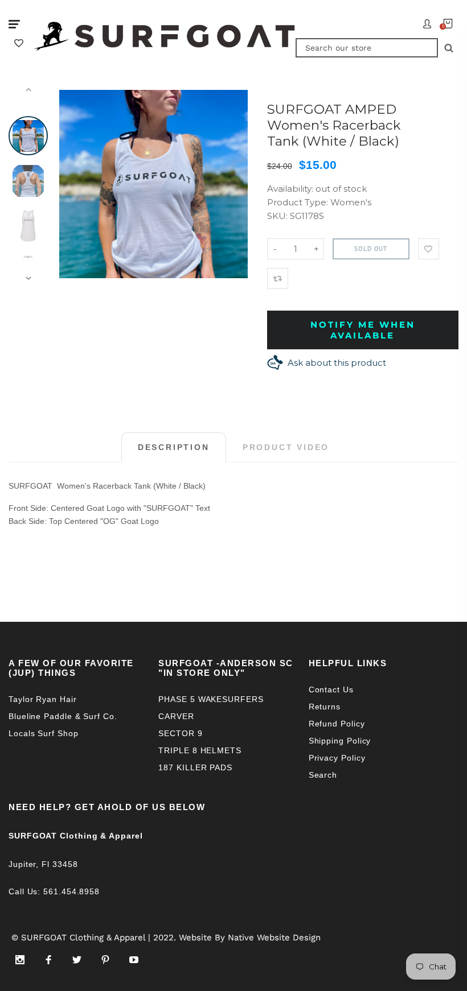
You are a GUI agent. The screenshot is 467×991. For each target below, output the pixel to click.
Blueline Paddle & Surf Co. (63, 716)
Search (323, 774)
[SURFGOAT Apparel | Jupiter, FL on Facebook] (48, 959)
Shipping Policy (340, 740)
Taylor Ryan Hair (43, 699)
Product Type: (297, 202)
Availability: (291, 188)
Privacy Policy (337, 757)
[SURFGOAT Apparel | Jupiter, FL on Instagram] (20, 959)
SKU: (278, 215)
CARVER (176, 716)
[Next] (234, 184)
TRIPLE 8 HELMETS (199, 750)
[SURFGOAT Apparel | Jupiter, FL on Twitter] (76, 959)
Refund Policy (337, 723)
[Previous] (73, 184)
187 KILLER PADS (195, 767)
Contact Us (331, 689)
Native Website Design (274, 937)
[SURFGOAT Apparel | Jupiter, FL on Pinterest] (105, 959)
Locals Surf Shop (44, 733)
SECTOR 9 (180, 733)
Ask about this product (337, 362)
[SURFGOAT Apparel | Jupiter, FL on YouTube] (133, 959)
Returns (325, 706)
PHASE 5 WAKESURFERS (210, 699)
